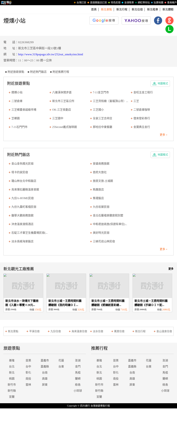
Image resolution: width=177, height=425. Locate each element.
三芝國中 (57, 118)
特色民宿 (115, 2)
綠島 (78, 384)
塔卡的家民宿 (19, 172)
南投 (28, 378)
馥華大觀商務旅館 (22, 215)
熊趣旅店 (98, 189)
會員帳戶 (172, 2)
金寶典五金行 (141, 126)
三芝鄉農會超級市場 (23, 109)
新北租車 (152, 9)
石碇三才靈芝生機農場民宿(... (29, 232)
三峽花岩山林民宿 (104, 241)
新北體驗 (168, 9)
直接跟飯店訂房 (98, 2)
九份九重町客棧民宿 (23, 206)
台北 (12, 366)
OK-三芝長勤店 (61, 109)
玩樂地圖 (158, 2)
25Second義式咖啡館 (64, 126)
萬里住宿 (119, 331)
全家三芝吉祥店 (102, 118)
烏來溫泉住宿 (79, 331)
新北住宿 (137, 9)
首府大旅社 (100, 172)
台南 (45, 372)
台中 (28, 366)
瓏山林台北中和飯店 (23, 180)
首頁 (94, 9)
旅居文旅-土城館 (103, 180)
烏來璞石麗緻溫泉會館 (25, 189)
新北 (12, 372)
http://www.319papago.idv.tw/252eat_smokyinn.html (50, 54)
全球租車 (129, 2)
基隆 (12, 360)
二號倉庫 (16, 101)
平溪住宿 (34, 331)
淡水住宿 (98, 331)
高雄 (45, 378)
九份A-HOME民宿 (22, 198)
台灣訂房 (81, 2)
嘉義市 (45, 360)
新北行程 (121, 9)
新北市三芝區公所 (63, 101)
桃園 (12, 378)
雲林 (28, 384)
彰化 (28, 372)
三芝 (136, 101)
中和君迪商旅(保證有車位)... (110, 224)
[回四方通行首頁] (6, 2)
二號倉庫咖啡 (141, 109)
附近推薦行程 (61, 71)
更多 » (163, 134)
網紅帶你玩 (144, 2)
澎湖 (78, 360)
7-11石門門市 (19, 126)
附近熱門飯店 (38, 71)
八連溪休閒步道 (62, 92)
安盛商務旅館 (101, 163)
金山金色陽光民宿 (22, 163)
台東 (61, 366)
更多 (171, 268)
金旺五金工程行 (143, 92)
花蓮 (61, 360)
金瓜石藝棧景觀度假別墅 (108, 215)
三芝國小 (98, 109)
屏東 (45, 384)
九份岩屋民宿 (101, 206)
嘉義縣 (45, 366)
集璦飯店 (98, 198)
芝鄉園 (15, 118)
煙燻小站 (16, 92)
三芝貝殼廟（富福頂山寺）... (110, 101)
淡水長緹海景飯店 (22, 241)
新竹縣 (12, 390)
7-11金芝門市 (101, 92)
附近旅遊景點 (16, 71)
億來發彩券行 (141, 118)
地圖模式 (163, 83)
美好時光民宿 (101, 232)
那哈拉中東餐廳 (102, 126)
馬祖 (78, 372)
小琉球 (78, 390)
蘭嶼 (78, 378)
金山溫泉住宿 (164, 331)
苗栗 (28, 360)
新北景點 (13, 331)
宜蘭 (12, 396)
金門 (78, 366)
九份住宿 (55, 331)
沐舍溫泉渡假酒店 (22, 224)
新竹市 (12, 384)
